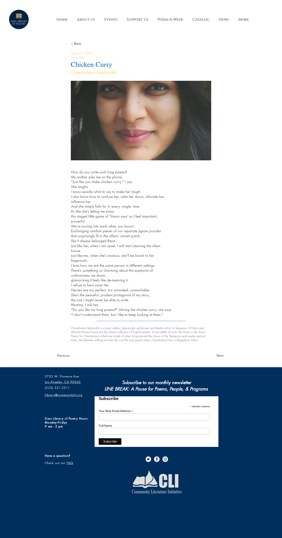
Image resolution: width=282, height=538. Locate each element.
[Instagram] (165, 459)
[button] (137, 19)
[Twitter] (148, 459)
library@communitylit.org (63, 395)
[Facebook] (157, 459)
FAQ (70, 463)
